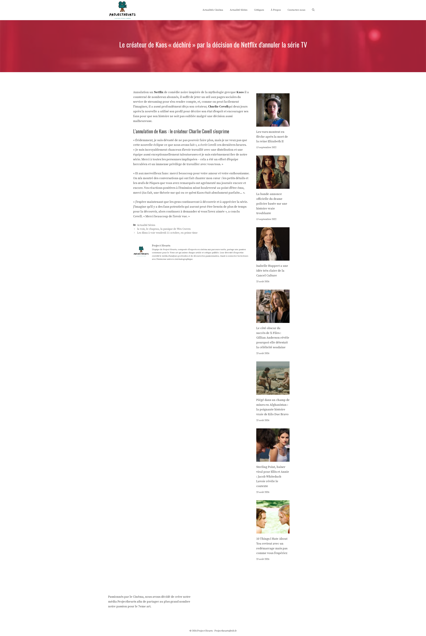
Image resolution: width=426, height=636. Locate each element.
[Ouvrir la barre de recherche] (313, 9)
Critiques (259, 9)
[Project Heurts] (122, 10)
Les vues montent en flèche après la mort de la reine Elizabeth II (272, 136)
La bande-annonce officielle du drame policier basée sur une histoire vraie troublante (271, 203)
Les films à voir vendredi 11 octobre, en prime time (167, 232)
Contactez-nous (296, 9)
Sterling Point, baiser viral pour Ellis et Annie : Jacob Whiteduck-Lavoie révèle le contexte (272, 476)
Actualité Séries (238, 9)
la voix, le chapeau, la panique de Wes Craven (164, 229)
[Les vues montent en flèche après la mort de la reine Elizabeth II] (273, 124)
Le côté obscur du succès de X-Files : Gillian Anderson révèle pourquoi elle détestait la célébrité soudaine (272, 337)
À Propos (276, 9)
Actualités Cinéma (213, 9)
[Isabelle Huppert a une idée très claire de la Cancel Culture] (273, 258)
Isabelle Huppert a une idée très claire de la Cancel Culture (272, 270)
